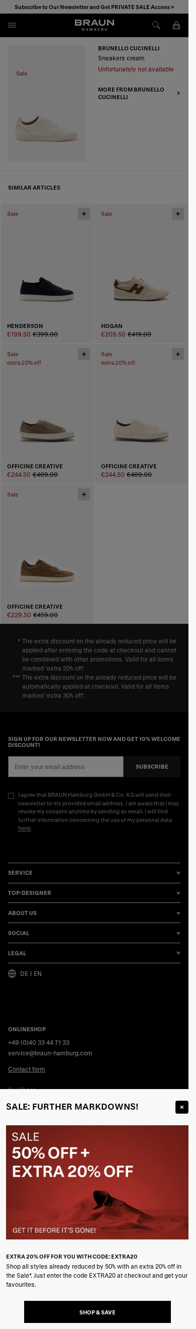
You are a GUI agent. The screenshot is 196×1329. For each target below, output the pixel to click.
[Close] (182, 1107)
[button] (94, 664)
